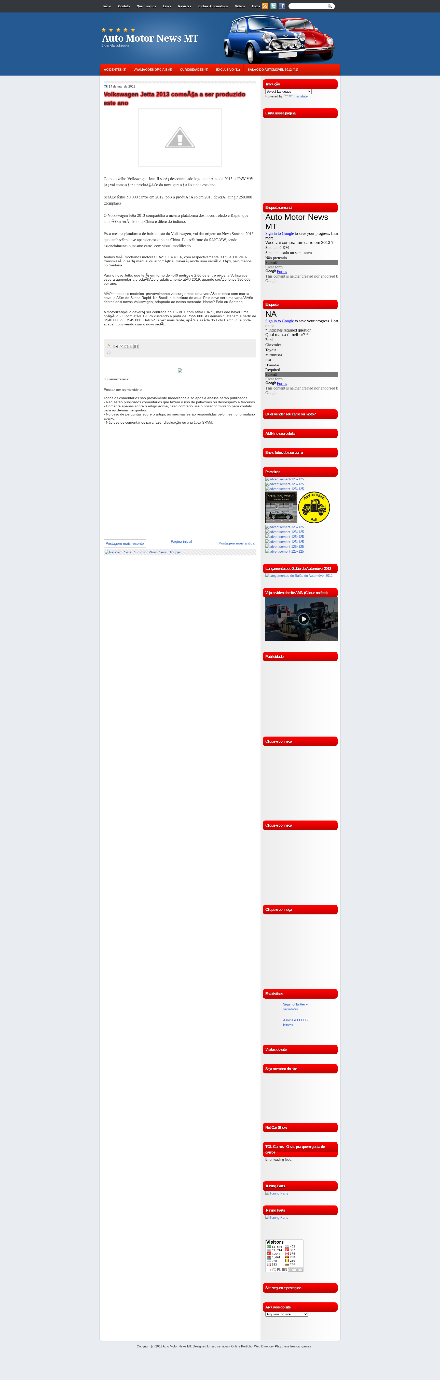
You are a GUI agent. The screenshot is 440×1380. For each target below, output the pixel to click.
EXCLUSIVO (225, 69)
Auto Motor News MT (150, 38)
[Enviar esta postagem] (115, 346)
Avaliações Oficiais (151, 69)
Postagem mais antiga (237, 543)
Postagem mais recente (125, 543)
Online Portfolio (242, 1346)
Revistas (184, 6)
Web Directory (263, 1346)
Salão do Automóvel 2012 (270, 69)
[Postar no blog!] (126, 346)
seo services (220, 1346)
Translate (301, 96)
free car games (300, 1346)
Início (107, 6)
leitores (295, 1022)
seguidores (295, 1006)
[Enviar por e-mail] (121, 346)
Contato (124, 6)
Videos (240, 6)
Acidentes (113, 69)
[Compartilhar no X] (131, 346)
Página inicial (181, 541)
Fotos (256, 6)
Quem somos (146, 6)
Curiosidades (192, 69)
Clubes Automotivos (213, 6)
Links (167, 6)
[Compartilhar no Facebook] (136, 346)
